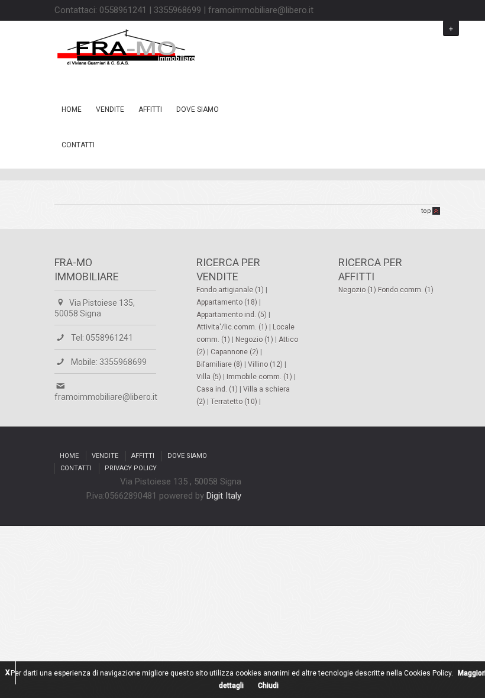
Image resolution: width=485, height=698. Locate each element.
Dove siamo (197, 109)
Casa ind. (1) (218, 389)
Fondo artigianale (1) (231, 290)
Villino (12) (266, 364)
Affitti (150, 109)
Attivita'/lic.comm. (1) (232, 327)
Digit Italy (223, 495)
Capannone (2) (235, 352)
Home (72, 109)
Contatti (78, 145)
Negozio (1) (255, 339)
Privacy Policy (131, 468)
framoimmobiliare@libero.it (105, 397)
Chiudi (268, 685)
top (426, 211)
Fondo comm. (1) (406, 290)
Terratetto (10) (235, 402)
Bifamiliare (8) (220, 364)
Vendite (110, 109)
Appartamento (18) (227, 302)
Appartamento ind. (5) (232, 315)
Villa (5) (209, 377)
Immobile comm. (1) (260, 377)
